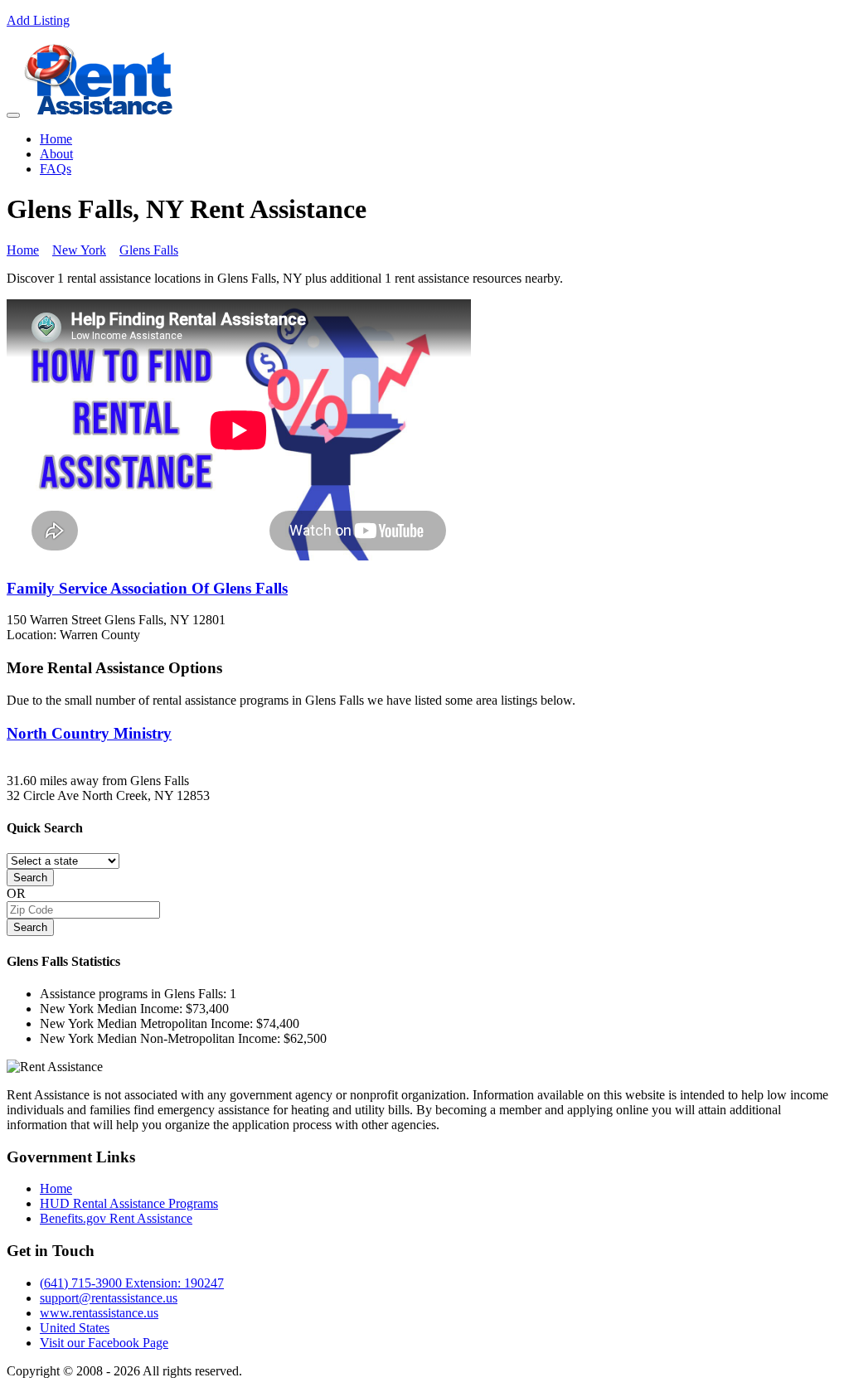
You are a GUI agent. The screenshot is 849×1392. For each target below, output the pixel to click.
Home (56, 139)
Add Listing (38, 20)
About (56, 154)
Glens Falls (148, 250)
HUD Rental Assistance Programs (129, 1203)
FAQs (55, 169)
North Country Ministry (89, 733)
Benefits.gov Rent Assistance (116, 1218)
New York (79, 250)
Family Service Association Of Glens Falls (147, 588)
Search (30, 877)
